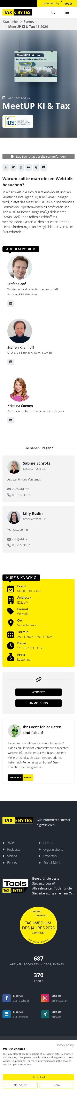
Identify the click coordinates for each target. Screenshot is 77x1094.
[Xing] (36, 167)
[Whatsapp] (21, 167)
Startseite (10, 21)
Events (29, 21)
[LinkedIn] (6, 1014)
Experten (50, 856)
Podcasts (13, 849)
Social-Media (52, 862)
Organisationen (54, 849)
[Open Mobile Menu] (67, 12)
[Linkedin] (28, 167)
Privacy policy (64, 1045)
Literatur (49, 843)
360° (10, 843)
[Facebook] (5, 167)
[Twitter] (13, 167)
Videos (12, 856)
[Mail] (43, 167)
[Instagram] (45, 998)
